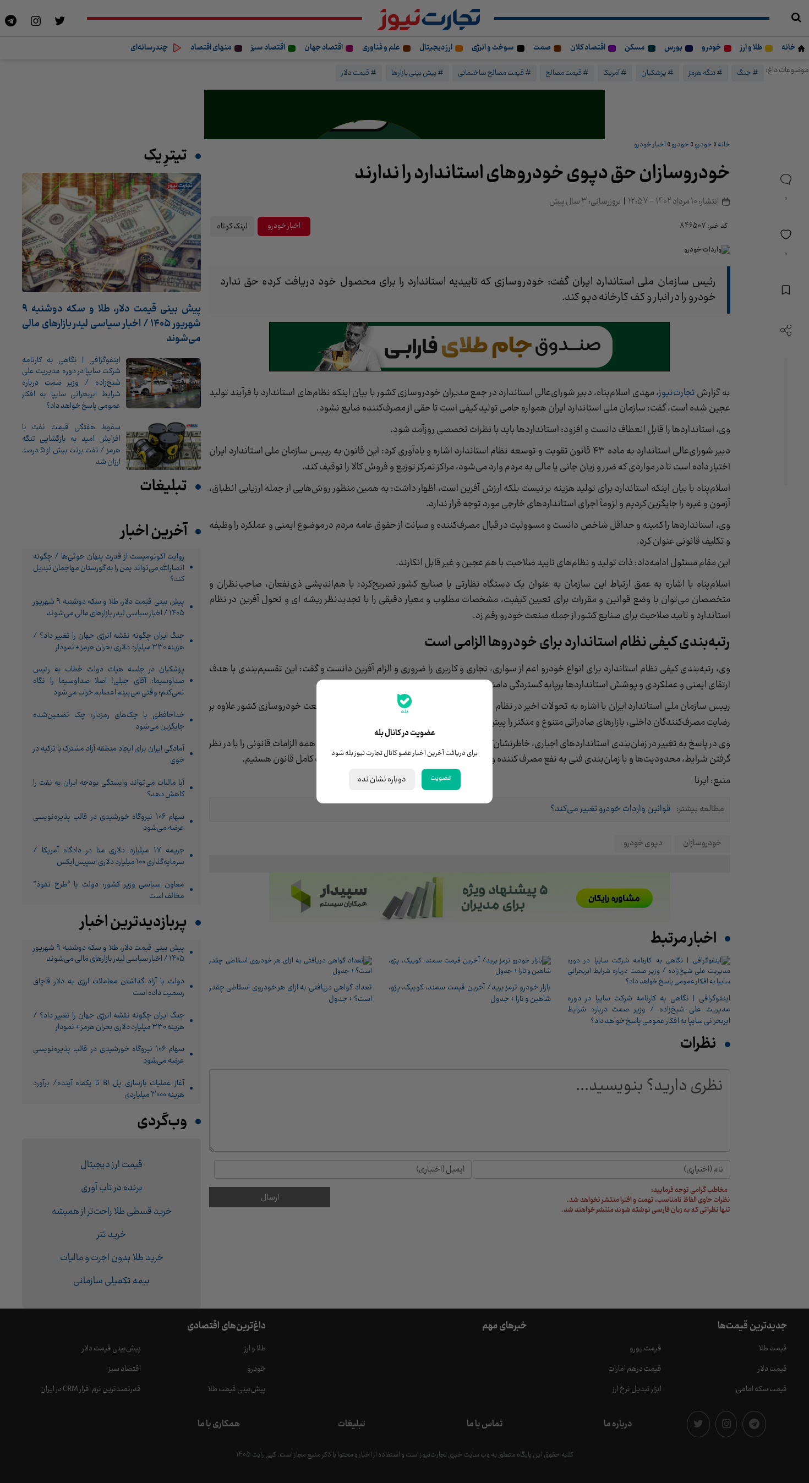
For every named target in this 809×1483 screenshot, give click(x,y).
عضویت (441, 778)
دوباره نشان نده (382, 779)
